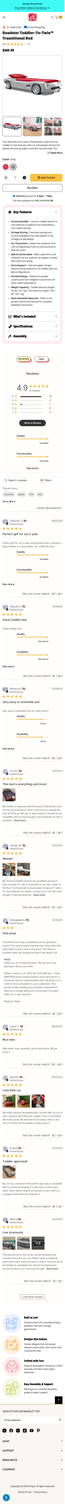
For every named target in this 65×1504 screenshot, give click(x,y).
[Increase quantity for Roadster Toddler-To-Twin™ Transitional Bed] (24, 178)
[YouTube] (31, 1437)
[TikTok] (25, 1437)
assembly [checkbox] (9, 494)
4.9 (4, 44)
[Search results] (52, 17)
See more (31, 468)
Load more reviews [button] (31, 1303)
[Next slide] (61, 85)
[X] (4, 1437)
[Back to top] (56, 1407)
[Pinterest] (38, 1437)
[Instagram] (18, 1437)
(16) (28, 44)
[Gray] (13, 167)
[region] (30, 397)
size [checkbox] (31, 494)
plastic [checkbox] (21, 494)
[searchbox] (19, 480)
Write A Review (31, 423)
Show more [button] (9, 501)
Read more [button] (39, 820)
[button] (32, 212)
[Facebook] (11, 1437)
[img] (8, 44)
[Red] (6, 167)
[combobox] (47, 508)
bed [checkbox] (40, 494)
